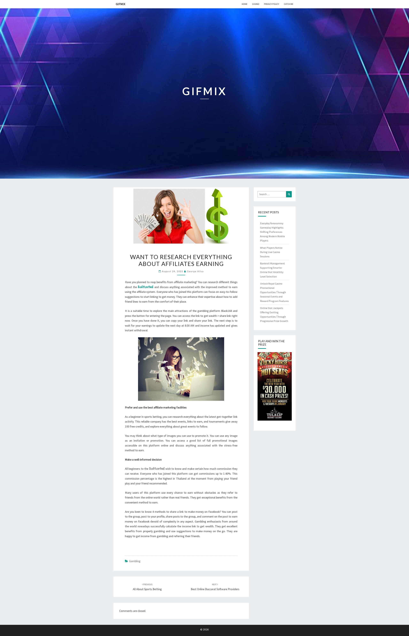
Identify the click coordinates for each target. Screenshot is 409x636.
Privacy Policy (271, 4)
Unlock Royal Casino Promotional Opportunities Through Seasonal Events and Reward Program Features (274, 292)
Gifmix (120, 4)
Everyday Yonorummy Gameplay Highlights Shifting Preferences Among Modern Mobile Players (272, 232)
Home (244, 4)
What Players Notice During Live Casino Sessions (271, 252)
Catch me (288, 4)
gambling (134, 561)
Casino (255, 4)
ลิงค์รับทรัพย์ (145, 287)
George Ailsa (195, 271)
